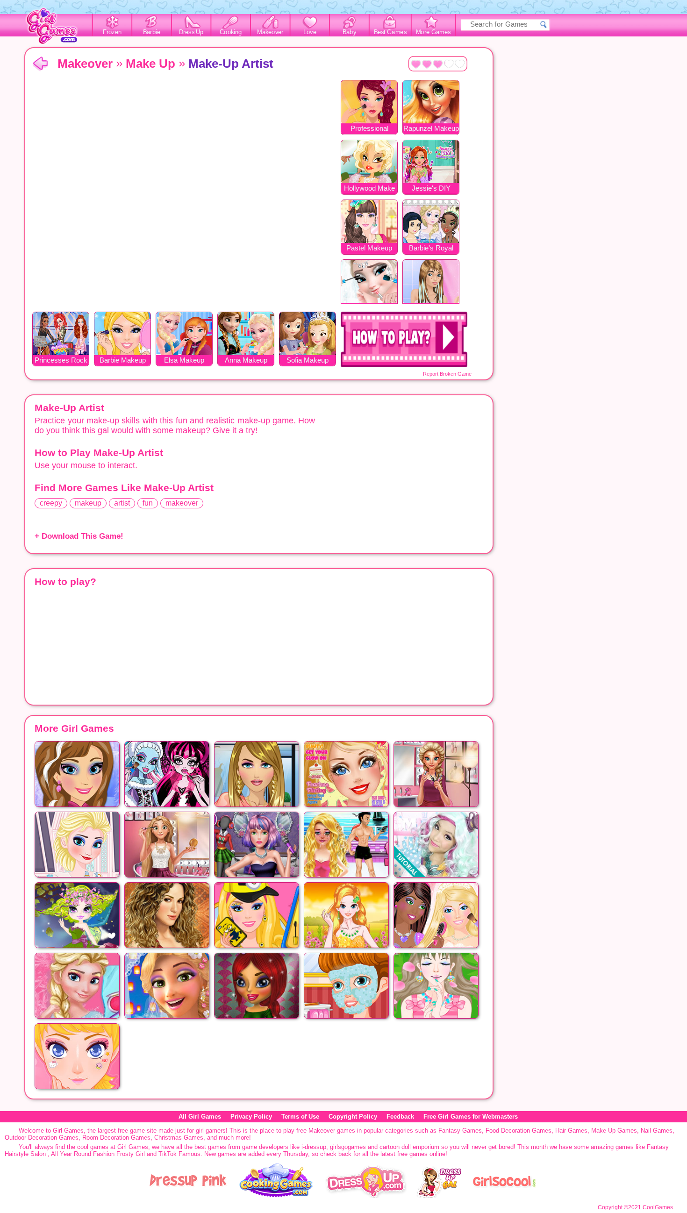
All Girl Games (200, 1116)
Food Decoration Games (518, 1130)
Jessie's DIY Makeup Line (431, 189)
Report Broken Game (447, 374)
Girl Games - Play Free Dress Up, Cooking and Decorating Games (57, 28)
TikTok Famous (179, 1153)
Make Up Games (614, 1130)
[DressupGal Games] (438, 1195)
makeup (88, 503)
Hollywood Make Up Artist (369, 189)
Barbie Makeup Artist (123, 361)
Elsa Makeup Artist (184, 361)
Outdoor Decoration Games (42, 1137)
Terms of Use (300, 1116)
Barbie (151, 32)
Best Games (390, 32)
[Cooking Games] (276, 1195)
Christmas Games (178, 1137)
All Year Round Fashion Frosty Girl (98, 1153)
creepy (51, 503)
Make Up (150, 64)
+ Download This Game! (79, 536)
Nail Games (657, 1130)
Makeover (270, 32)
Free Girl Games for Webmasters (470, 1116)
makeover (181, 503)
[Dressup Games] (366, 1195)
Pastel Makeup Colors (369, 249)
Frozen (112, 32)
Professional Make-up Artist (369, 129)
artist (122, 503)
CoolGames (658, 1207)
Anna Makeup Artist (246, 361)
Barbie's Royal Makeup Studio (431, 249)
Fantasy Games (460, 1130)
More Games (433, 32)
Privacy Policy (251, 1116)
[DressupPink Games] (188, 1195)
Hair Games (571, 1130)
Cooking (231, 32)
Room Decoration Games (116, 1137)
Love (309, 32)
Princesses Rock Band (61, 361)
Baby (349, 32)
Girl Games (40, 64)
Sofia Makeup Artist (307, 361)
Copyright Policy (353, 1116)
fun (148, 503)
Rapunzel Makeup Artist (431, 129)
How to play (404, 339)
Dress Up (191, 32)
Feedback (400, 1116)
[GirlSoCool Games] (504, 1195)
